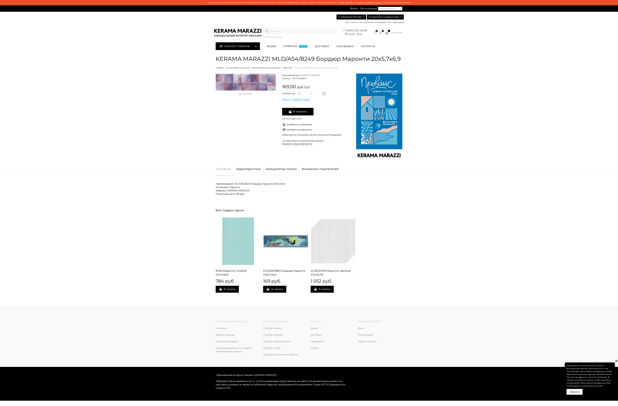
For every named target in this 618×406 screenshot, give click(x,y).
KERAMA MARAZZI (310, 75)
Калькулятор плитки (281, 169)
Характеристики (248, 169)
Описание (223, 169)
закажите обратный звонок (369, 2)
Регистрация (368, 8)
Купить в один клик (291, 118)
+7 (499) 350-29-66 (345, 2)
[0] (375, 34)
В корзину (300, 111)
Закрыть (574, 391)
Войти (354, 8)
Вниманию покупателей (320, 169)
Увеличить (247, 94)
